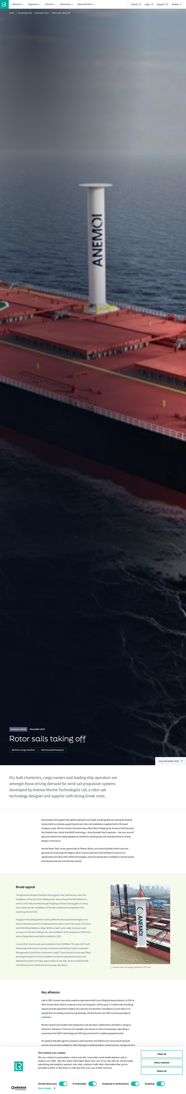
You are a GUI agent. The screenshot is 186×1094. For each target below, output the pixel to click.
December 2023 (42, 13)
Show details (44, 1088)
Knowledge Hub (25, 13)
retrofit (44, 1013)
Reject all (161, 1071)
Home (12, 13)
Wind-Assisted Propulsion (52, 750)
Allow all (161, 1054)
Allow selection (162, 1062)
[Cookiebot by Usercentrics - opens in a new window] (19, 1088)
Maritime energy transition (23, 750)
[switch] (92, 1083)
